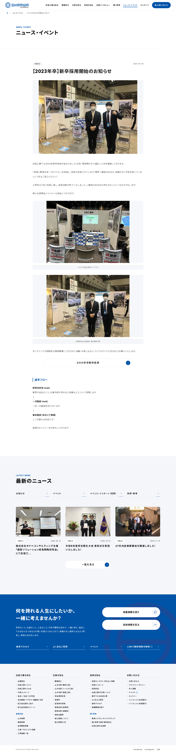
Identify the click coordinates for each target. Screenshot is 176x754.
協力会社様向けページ (26, 707)
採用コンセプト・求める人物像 (103, 681)
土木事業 (21, 718)
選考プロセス (22, 646)
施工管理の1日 (60, 722)
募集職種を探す (131, 612)
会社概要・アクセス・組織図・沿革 (30, 700)
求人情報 (132, 688)
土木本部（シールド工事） (64, 688)
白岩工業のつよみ (24, 688)
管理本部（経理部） (62, 711)
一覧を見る (88, 564)
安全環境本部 (60, 696)
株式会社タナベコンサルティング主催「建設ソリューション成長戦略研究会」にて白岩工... (37, 549)
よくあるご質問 (60, 646)
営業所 (57, 700)
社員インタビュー (103, 5)
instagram (149, 749)
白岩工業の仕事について (101, 692)
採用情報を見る (131, 624)
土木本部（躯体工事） (63, 685)
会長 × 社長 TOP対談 (26, 696)
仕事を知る (76, 5)
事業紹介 (65, 5)
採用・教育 (132, 493)
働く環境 (116, 5)
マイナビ (132, 692)
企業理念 (21, 681)
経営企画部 (59, 715)
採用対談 (95, 688)
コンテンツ (144, 5)
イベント (57, 493)
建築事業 (21, 722)
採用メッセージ (97, 685)
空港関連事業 (23, 726)
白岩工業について (24, 685)
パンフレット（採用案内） (138, 703)
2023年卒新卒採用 (88, 362)
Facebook (137, 749)
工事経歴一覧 (23, 733)
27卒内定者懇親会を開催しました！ (135, 546)
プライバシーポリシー (137, 685)
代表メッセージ (23, 692)
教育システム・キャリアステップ (103, 718)
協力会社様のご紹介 (25, 703)
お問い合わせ (162, 5)
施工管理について (61, 718)
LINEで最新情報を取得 (138, 646)
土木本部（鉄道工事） (63, 692)
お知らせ (37, 64)
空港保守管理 (60, 703)
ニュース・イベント (130, 5)
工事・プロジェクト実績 (26, 729)
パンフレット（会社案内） (138, 700)
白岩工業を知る (52, 5)
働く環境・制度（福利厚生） (102, 722)
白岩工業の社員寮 (99, 726)
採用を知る (88, 5)
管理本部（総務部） (62, 707)
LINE (158, 749)
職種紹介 (58, 681)
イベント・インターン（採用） (103, 493)
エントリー (133, 696)
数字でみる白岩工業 (99, 696)
